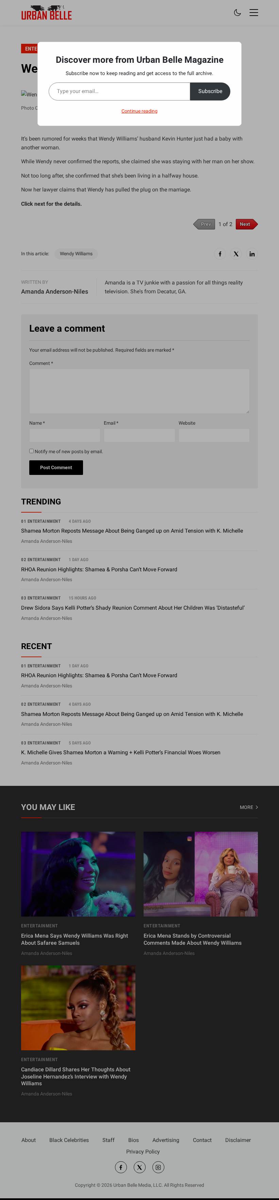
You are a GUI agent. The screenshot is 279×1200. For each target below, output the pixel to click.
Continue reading (139, 111)
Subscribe (210, 91)
